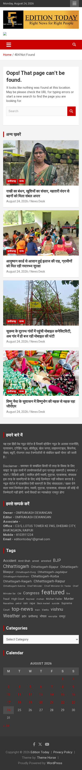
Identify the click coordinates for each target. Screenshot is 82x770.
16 (73, 694)
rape (32, 603)
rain (25, 603)
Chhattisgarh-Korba (45, 576)
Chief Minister (34, 586)
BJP (57, 560)
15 (62, 694)
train (37, 610)
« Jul (6, 725)
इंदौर (24, 616)
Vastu (45, 609)
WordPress (54, 763)
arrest (35, 561)
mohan (40, 599)
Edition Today (40, 752)
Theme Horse (46, 758)
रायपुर (62, 616)
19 (30, 702)
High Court (17, 598)
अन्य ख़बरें (13, 134)
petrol (18, 603)
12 (30, 694)
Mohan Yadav (54, 598)
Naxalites (8, 603)
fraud (6, 598)
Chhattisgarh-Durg (26, 572)
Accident (9, 561)
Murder (69, 599)
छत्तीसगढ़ (33, 616)
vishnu (57, 609)
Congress (31, 593)
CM (19, 593)
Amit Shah (24, 560)
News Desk (37, 201)
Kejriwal (30, 599)
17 (8, 702)
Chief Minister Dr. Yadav (57, 586)
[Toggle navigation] (8, 44)
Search (71, 111)
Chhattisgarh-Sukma (14, 586)
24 (8, 710)
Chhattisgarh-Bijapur (44, 567)
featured (53, 592)
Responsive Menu (74, 3)
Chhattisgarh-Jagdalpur (52, 572)
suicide (56, 603)
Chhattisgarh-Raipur (49, 581)
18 (19, 702)
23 (73, 702)
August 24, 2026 (17, 201)
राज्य (21, 181)
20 (41, 702)
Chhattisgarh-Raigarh (17, 581)
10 (8, 694)
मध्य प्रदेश (52, 616)
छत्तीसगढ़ (12, 181)
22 (62, 702)
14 (51, 694)
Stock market (43, 603)
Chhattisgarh (16, 566)
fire (68, 593)
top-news (22, 609)
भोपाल (43, 616)
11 (19, 694)
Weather (11, 615)
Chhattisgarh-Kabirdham (16, 576)
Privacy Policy (62, 752)
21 (51, 702)
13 (41, 694)
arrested (46, 560)
